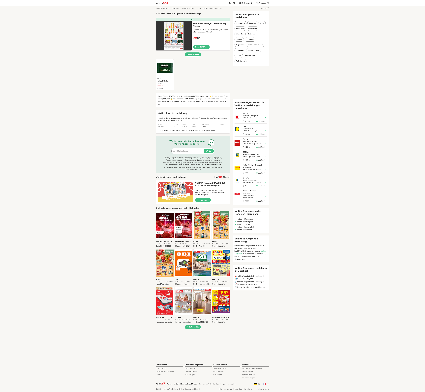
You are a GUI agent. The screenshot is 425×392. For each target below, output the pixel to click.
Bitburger (252, 23)
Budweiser (250, 39)
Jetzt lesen (203, 200)
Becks (262, 23)
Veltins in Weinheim (244, 230)
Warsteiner (240, 34)
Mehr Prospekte (193, 54)
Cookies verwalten (262, 389)
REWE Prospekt (190, 375)
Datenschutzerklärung (214, 164)
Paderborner (240, 61)
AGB (253, 389)
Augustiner (240, 45)
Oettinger (251, 34)
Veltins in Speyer (243, 224)
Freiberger (240, 50)
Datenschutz (237, 389)
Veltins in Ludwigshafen (246, 222)
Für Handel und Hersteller (165, 372)
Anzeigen (264, 8)
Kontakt (247, 389)
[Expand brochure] (174, 35)
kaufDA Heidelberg (162, 8)
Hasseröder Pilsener (255, 45)
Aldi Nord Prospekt (219, 368)
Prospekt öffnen (201, 47)
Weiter (209, 151)
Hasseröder (240, 28)
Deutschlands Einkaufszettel (252, 368)
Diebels (238, 56)
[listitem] (165, 74)
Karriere (158, 375)
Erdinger (239, 39)
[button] (193, 34)
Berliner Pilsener (254, 50)
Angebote (175, 8)
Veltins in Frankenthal (245, 227)
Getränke (185, 8)
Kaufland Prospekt (191, 372)
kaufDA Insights (247, 372)
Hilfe (220, 389)
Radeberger (252, 28)
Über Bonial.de (161, 368)
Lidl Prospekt (217, 375)
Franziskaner (250, 56)
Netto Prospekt (218, 372)
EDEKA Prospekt (190, 368)
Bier (192, 8)
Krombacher (240, 23)
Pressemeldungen (248, 378)
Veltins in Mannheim (245, 219)
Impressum (228, 389)
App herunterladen (248, 375)
